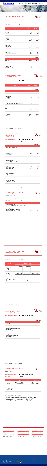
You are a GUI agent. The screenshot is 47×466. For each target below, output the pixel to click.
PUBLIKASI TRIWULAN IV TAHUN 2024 (8, 436)
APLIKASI (40, 3)
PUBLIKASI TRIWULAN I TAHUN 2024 (36, 436)
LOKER (42, 3)
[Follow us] (41, 0)
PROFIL (19, 3)
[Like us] (40, 0)
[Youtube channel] (43, 0)
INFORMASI (29, 3)
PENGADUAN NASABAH (34, 3)
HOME (16, 3)
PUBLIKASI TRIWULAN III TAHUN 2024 (22, 436)
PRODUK (22, 3)
